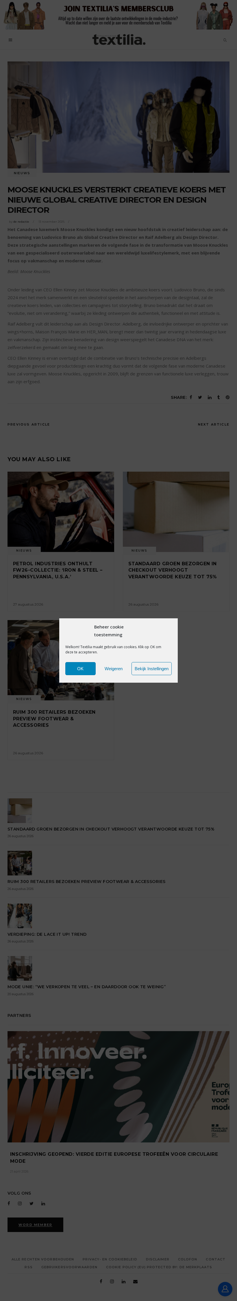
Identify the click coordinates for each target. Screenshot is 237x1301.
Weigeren (114, 668)
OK (80, 668)
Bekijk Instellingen (152, 668)
